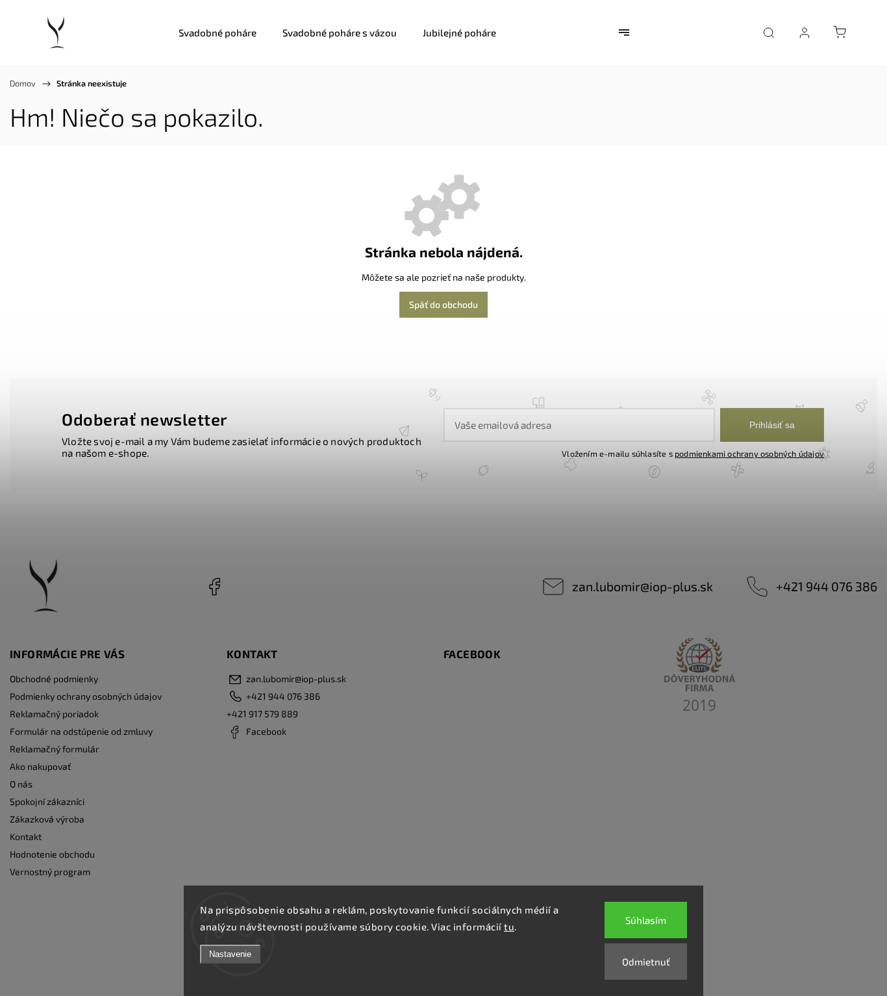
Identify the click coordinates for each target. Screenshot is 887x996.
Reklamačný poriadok (54, 713)
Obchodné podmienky (54, 678)
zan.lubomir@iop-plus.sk (642, 586)
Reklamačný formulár (54, 748)
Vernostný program (50, 871)
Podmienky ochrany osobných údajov (86, 696)
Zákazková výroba (47, 818)
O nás (21, 783)
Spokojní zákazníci (47, 801)
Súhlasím (645, 920)
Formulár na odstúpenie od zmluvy (81, 731)
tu (509, 926)
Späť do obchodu (443, 304)
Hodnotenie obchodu (52, 854)
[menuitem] (217, 32)
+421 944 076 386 (826, 586)
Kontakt (26, 836)
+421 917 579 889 (262, 713)
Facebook (214, 586)
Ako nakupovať (40, 766)
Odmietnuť (646, 961)
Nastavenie (230, 954)
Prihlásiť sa (772, 425)
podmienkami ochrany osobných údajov (749, 453)
